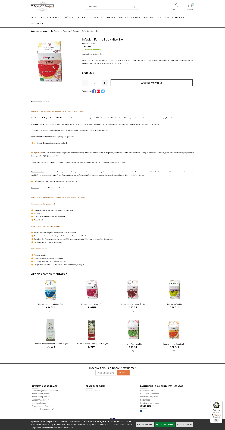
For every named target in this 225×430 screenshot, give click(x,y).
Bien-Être (66, 17)
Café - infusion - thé (90, 31)
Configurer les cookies (149, 403)
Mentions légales (39, 403)
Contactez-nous (147, 390)
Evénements (37, 23)
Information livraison (40, 393)
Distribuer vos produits (149, 396)
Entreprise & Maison (128, 17)
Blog (33, 17)
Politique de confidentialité (43, 409)
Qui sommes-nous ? (40, 400)
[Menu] (220, 402)
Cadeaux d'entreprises (149, 393)
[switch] (216, 420)
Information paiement (41, 396)
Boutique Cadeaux (173, 17)
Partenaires (145, 400)
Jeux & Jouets (94, 17)
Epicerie (79, 17)
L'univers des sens (93, 390)
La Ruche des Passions (61, 31)
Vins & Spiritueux (151, 17)
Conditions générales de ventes (45, 390)
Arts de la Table (49, 17)
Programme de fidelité (41, 406)
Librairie (109, 17)
